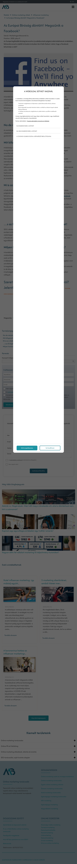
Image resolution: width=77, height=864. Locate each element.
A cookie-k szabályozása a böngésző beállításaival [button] (33, 136)
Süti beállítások (50, 448)
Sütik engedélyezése (27, 448)
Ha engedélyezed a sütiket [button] (25, 126)
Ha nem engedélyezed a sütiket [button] (26, 131)
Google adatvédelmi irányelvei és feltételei (38, 121)
